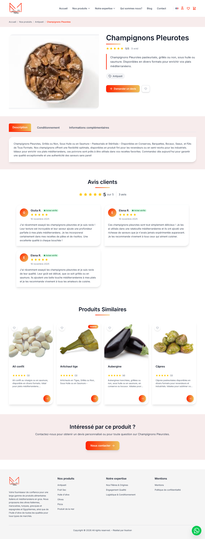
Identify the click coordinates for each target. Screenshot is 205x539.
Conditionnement (48, 127)
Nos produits (79, 8)
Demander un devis (125, 88)
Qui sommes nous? (131, 8)
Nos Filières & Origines (117, 485)
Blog (149, 8)
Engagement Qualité (116, 490)
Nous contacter (100, 445)
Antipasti (39, 22)
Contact (161, 8)
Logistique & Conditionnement (121, 494)
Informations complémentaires (89, 127)
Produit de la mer (65, 509)
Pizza (60, 504)
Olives (60, 499)
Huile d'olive (63, 494)
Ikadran (128, 530)
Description (19, 127)
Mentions (159, 485)
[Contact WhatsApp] (196, 530)
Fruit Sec (61, 490)
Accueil (63, 8)
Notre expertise (103, 8)
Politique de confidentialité (168, 490)
